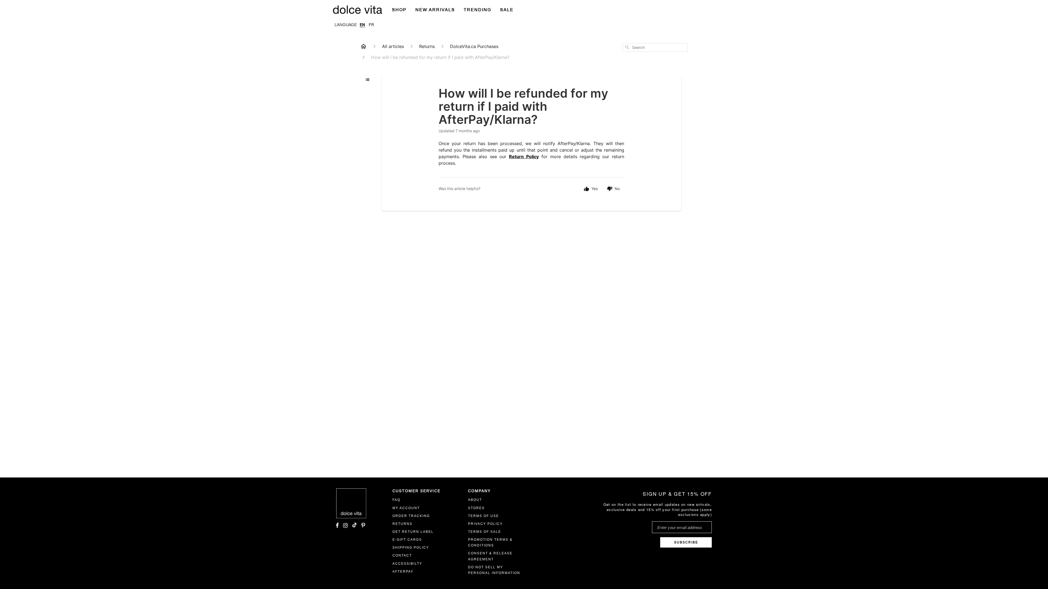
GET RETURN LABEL (413, 532)
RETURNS (402, 524)
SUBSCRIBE (686, 542)
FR (371, 24)
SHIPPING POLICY (410, 547)
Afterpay (402, 571)
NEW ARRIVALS (435, 10)
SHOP (399, 10)
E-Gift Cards (407, 539)
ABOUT (475, 500)
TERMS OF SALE (484, 532)
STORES (476, 508)
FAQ (396, 500)
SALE (507, 10)
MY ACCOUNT (406, 508)
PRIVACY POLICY (485, 524)
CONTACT (402, 555)
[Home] (363, 46)
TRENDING (477, 10)
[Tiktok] (354, 525)
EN (362, 24)
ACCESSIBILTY (407, 563)
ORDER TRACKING (411, 516)
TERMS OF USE (483, 516)
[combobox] (655, 47)
